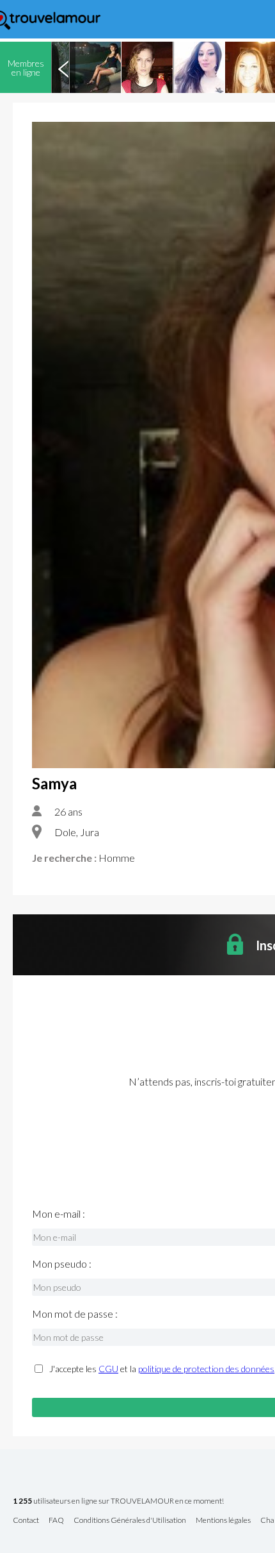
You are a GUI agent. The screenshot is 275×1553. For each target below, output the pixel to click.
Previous (63, 67)
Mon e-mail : (58, 1214)
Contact (26, 1520)
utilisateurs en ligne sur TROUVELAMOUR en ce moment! (118, 1501)
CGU (108, 1368)
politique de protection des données (206, 1368)
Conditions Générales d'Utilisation (130, 1520)
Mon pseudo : (61, 1264)
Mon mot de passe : (75, 1314)
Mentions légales (223, 1520)
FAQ (56, 1520)
